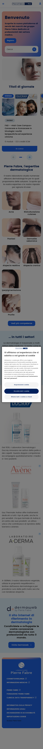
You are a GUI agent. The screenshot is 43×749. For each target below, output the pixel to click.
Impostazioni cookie (21, 384)
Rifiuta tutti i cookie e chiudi (21, 396)
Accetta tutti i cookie (21, 391)
